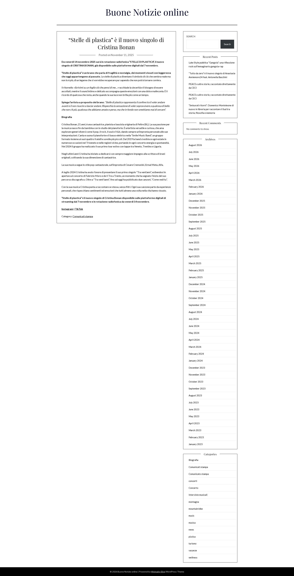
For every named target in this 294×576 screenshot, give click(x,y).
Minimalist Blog (158, 571)
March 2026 (195, 179)
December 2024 (197, 284)
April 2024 (194, 339)
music (191, 515)
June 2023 (194, 409)
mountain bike (196, 508)
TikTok (79, 208)
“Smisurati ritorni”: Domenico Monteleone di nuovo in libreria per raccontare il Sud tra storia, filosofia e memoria (211, 109)
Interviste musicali (198, 494)
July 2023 (194, 402)
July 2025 (194, 235)
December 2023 (197, 367)
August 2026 (195, 145)
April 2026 (194, 172)
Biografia (193, 460)
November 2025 (197, 207)
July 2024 (194, 319)
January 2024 (196, 360)
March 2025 (195, 263)
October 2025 (196, 214)
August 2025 (195, 228)
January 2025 (196, 277)
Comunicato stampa (199, 474)
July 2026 (194, 152)
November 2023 (197, 374)
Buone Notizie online (147, 12)
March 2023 (195, 430)
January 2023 (196, 444)
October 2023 (196, 381)
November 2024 (197, 291)
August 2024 (195, 312)
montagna (194, 501)
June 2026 (194, 159)
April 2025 (194, 256)
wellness (193, 557)
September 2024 (197, 305)
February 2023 (196, 437)
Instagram (67, 208)
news (191, 529)
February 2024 (196, 353)
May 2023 (194, 416)
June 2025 (194, 242)
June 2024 (194, 326)
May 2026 (194, 166)
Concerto (193, 487)
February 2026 (196, 186)
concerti (193, 481)
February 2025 (196, 270)
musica (192, 522)
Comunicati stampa (83, 216)
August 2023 (195, 395)
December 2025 (197, 200)
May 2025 (194, 249)
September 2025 (197, 221)
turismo (192, 543)
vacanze (193, 550)
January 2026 (196, 193)
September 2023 (197, 388)
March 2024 (195, 346)
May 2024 (194, 332)
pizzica (192, 536)
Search (190, 36)
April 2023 (194, 423)
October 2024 (196, 298)
